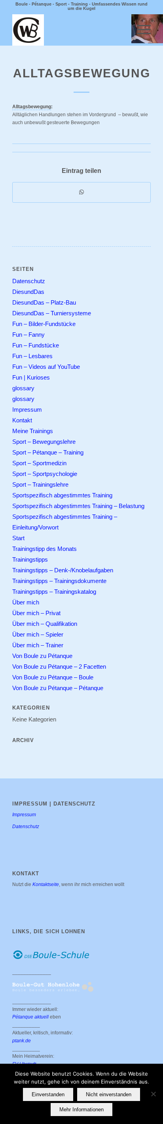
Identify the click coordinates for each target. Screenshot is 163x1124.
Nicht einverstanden (108, 1094)
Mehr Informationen (81, 1109)
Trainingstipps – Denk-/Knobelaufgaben (62, 570)
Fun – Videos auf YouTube (46, 366)
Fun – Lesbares (32, 356)
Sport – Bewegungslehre (44, 441)
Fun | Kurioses (31, 377)
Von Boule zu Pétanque (42, 655)
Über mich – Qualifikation (44, 623)
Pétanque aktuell (30, 1017)
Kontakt (22, 420)
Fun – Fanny (28, 334)
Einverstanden (48, 1094)
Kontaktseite (45, 884)
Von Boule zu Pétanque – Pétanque (57, 688)
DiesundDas (28, 291)
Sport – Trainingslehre (40, 484)
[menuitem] (140, 30)
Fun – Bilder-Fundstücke (44, 323)
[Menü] (140, 30)
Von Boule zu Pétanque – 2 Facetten (59, 666)
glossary (23, 388)
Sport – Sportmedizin (39, 463)
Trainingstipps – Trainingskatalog (54, 591)
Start (18, 538)
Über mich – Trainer (37, 645)
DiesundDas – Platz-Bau (44, 302)
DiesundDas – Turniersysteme (51, 313)
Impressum (27, 409)
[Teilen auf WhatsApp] (81, 192)
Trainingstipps (30, 559)
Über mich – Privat (36, 613)
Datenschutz (28, 281)
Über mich (25, 602)
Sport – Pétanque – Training (47, 452)
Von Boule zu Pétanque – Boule (52, 677)
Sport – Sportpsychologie (44, 473)
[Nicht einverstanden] (153, 1094)
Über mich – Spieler (37, 634)
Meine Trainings (32, 431)
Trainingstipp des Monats (44, 548)
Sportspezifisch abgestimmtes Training (62, 495)
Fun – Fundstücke (35, 345)
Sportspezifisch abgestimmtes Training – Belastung (78, 506)
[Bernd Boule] (67, 30)
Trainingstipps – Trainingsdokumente (59, 580)
